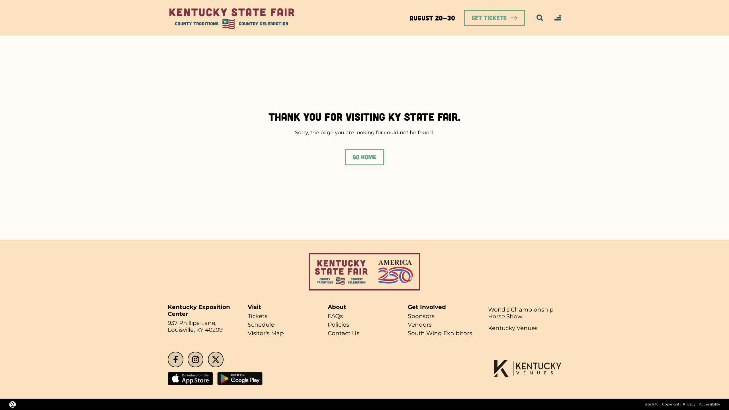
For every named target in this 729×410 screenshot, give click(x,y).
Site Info (652, 404)
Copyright (670, 404)
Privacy (689, 404)
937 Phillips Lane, (192, 323)
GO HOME (364, 156)
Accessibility (709, 404)
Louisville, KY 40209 (195, 329)
